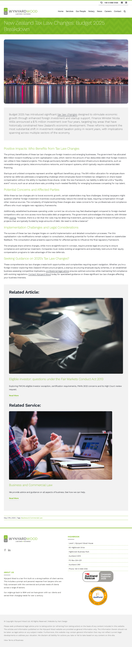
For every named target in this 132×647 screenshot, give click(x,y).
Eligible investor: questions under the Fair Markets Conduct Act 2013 (56, 379)
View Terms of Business (13, 640)
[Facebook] (5, 550)
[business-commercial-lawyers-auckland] (60, 412)
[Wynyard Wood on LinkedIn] (126, 2)
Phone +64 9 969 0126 (78, 569)
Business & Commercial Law (32, 518)
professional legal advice (57, 271)
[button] (125, 11)
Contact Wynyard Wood (39, 274)
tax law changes (67, 114)
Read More (14, 395)
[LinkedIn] (9, 550)
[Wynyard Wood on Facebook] (122, 2)
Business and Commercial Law (30, 485)
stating (12, 218)
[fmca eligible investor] (66, 299)
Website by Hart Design (57, 621)
